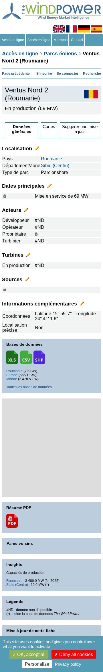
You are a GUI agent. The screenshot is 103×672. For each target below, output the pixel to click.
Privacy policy (68, 664)
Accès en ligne (39, 40)
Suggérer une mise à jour (80, 129)
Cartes (49, 126)
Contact (77, 40)
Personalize (37, 664)
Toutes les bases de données (29, 387)
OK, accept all (30, 654)
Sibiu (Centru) (55, 165)
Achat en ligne (13, 40)
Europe (12, 375)
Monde (11, 379)
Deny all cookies (75, 654)
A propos (60, 40)
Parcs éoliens (60, 53)
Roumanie (51, 158)
